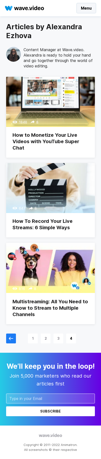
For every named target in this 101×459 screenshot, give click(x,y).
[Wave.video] (24, 8)
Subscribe (50, 411)
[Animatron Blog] (50, 435)
